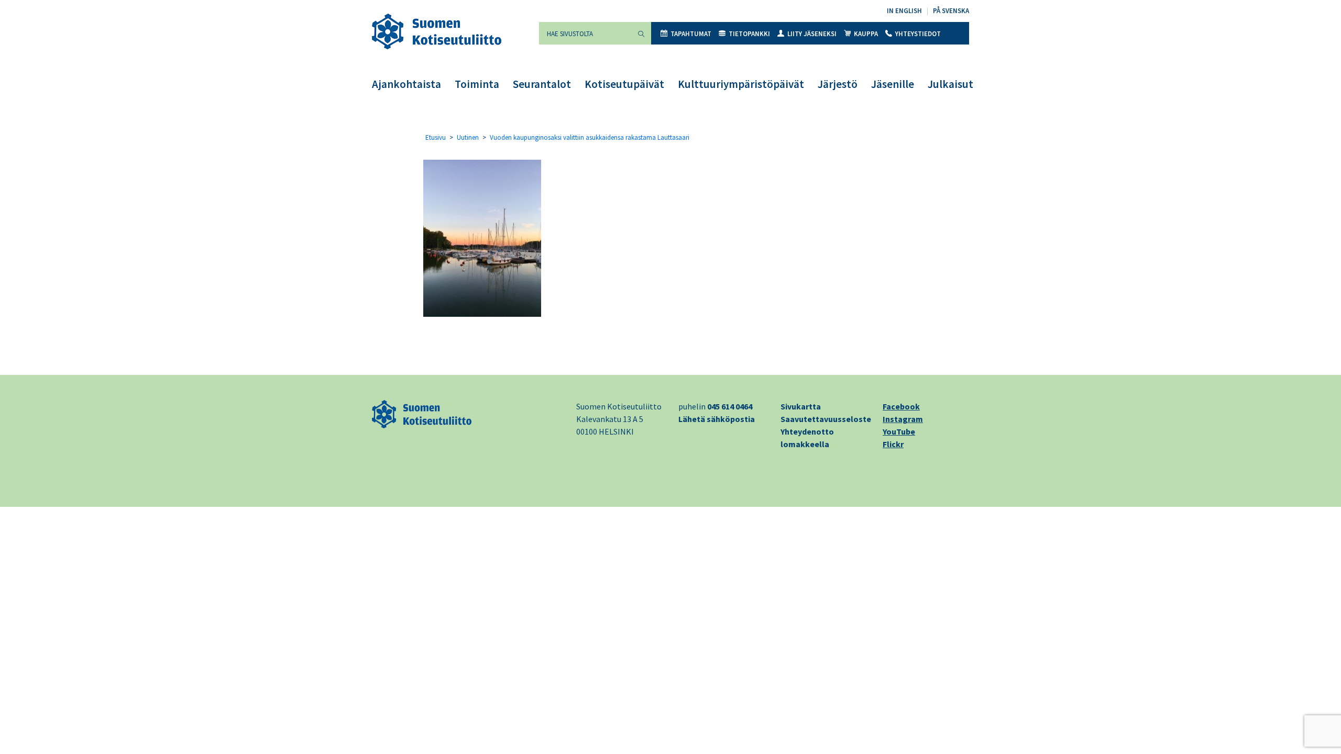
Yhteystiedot (918, 33)
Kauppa (866, 33)
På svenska (951, 10)
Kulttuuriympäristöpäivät (741, 84)
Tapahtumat (690, 33)
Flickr (893, 444)
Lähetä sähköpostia (716, 419)
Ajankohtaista (406, 84)
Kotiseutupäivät (624, 84)
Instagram (903, 419)
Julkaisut (950, 84)
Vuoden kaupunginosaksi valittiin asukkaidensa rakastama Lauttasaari (589, 137)
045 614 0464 (729, 406)
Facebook (901, 406)
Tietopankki (749, 33)
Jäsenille (892, 84)
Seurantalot (542, 84)
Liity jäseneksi (812, 33)
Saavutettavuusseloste (826, 419)
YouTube (899, 431)
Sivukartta (801, 406)
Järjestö (838, 84)
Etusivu (435, 137)
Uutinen (468, 137)
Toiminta (477, 84)
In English (904, 10)
